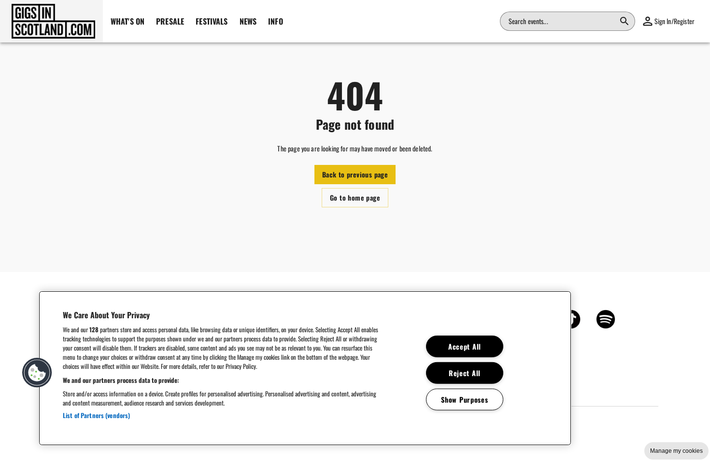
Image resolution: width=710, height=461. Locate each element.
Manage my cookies (676, 450)
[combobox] (562, 21)
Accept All (464, 346)
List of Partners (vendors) (96, 415)
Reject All (465, 373)
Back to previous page (355, 174)
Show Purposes (464, 399)
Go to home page (355, 197)
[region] (305, 368)
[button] (51, 21)
